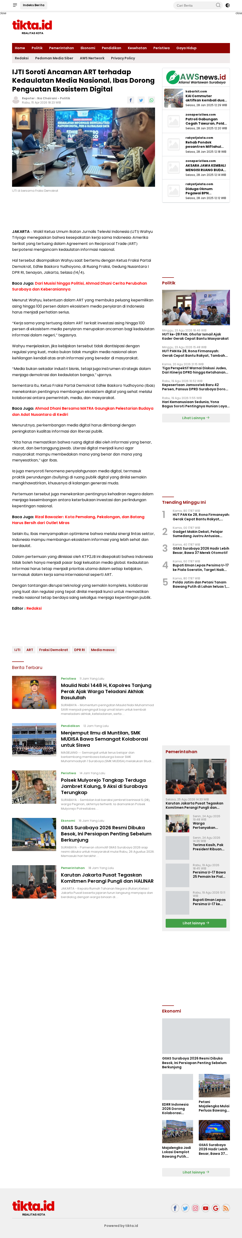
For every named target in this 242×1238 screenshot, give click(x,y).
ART (29, 649)
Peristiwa (161, 48)
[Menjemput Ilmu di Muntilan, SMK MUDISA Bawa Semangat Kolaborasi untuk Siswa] (34, 743)
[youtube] (206, 1208)
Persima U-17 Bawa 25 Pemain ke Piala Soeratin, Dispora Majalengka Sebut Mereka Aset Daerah (209, 874)
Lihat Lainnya (194, 418)
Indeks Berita (33, 5)
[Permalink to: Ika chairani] (16, 99)
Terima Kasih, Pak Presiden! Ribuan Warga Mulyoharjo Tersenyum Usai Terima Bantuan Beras (209, 847)
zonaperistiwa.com (201, 115)
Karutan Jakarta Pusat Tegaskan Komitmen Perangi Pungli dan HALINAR (107, 878)
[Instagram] (195, 1208)
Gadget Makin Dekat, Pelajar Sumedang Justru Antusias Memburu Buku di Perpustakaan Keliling (200, 534)
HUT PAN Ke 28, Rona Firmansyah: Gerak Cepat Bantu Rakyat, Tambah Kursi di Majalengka (193, 353)
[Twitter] (185, 1208)
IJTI (17, 649)
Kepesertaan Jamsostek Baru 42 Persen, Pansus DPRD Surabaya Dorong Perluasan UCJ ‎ (196, 387)
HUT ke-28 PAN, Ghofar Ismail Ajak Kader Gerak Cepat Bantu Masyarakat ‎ (195, 336)
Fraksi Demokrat (53, 649)
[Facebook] (175, 1208)
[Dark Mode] (227, 5)
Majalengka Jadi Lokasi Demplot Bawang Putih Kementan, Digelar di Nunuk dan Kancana (176, 1152)
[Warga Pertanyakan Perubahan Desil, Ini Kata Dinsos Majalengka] (177, 823)
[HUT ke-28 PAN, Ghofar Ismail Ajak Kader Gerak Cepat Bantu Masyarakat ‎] (196, 307)
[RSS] (226, 1208)
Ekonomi (88, 48)
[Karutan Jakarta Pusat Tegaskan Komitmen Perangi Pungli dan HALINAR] (34, 882)
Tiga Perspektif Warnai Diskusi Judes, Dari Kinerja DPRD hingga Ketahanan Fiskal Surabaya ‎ (194, 370)
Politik (37, 48)
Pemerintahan (61, 48)
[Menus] (15, 5)
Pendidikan (111, 48)
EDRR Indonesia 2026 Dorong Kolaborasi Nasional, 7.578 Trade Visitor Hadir (175, 1108)
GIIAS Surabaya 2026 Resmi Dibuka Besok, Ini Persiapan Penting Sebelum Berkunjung (106, 833)
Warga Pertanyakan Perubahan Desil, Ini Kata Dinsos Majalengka (207, 825)
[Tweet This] (141, 100)
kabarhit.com (196, 91)
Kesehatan (137, 48)
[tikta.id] (33, 1207)
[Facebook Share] (130, 100)
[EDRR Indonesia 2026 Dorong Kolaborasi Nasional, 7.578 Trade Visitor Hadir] (177, 1087)
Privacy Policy (123, 58)
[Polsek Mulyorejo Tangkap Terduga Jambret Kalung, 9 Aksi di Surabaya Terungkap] (34, 790)
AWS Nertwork (92, 58)
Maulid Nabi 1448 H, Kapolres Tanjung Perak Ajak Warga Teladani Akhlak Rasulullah (106, 691)
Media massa (102, 649)
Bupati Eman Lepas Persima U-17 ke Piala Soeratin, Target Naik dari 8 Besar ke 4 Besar (201, 567)
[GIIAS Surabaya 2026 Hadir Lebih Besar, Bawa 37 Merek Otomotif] (214, 1130)
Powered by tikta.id (121, 1225)
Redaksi (22, 58)
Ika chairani (47, 98)
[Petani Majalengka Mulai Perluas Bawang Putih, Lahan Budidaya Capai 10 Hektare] (214, 1085)
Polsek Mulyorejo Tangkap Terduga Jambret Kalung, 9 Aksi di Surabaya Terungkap (104, 786)
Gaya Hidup (186, 48)
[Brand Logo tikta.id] (32, 26)
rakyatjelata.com (199, 138)
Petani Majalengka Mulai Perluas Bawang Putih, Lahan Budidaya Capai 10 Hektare (214, 1106)
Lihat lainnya (194, 923)
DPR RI (79, 649)
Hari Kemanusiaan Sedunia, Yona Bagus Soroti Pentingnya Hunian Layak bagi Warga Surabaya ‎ (195, 404)
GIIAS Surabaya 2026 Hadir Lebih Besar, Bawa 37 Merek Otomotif (201, 550)
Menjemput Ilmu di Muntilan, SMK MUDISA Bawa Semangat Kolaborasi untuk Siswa (104, 739)
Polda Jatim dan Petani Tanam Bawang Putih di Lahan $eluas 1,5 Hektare (201, 584)
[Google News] (216, 1208)
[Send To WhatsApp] (151, 100)
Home (20, 48)
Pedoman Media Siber (54, 58)
